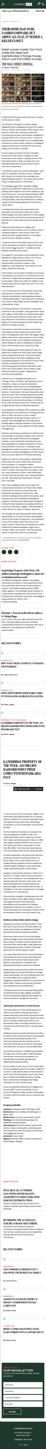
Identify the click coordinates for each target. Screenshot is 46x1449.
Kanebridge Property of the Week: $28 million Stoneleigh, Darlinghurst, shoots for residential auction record (23, 574)
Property (14, 21)
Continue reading (9, 601)
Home (5, 21)
